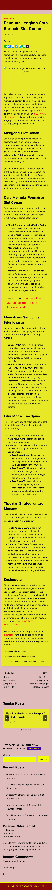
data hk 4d (8, 833)
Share (32, 46)
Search (6, 755)
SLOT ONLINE (9, 18)
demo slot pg (9, 867)
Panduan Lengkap (12, 661)
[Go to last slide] (7, 718)
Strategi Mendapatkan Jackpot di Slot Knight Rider (10, 680)
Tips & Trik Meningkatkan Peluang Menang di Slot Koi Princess (39, 680)
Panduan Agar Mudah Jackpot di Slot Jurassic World (24, 302)
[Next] (45, 718)
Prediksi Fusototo (11, 836)
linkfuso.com (9, 830)
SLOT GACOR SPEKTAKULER (35, 661)
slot (4, 874)
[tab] (21, 730)
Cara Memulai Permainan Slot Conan (20, 656)
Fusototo (21, 843)
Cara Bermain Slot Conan (15, 651)
